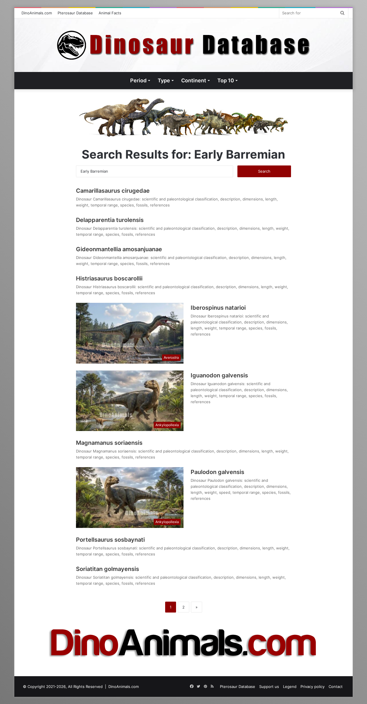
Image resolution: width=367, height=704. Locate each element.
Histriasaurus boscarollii (109, 278)
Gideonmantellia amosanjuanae (119, 249)
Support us (269, 686)
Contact (336, 686)
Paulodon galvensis (217, 472)
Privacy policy (312, 686)
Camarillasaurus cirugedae (113, 190)
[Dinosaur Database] (183, 45)
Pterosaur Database (75, 13)
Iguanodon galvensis (219, 375)
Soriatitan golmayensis (107, 568)
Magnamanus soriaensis (109, 442)
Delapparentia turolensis (110, 220)
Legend (289, 686)
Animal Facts (110, 13)
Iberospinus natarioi (218, 307)
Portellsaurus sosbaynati (110, 539)
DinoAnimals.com (37, 13)
